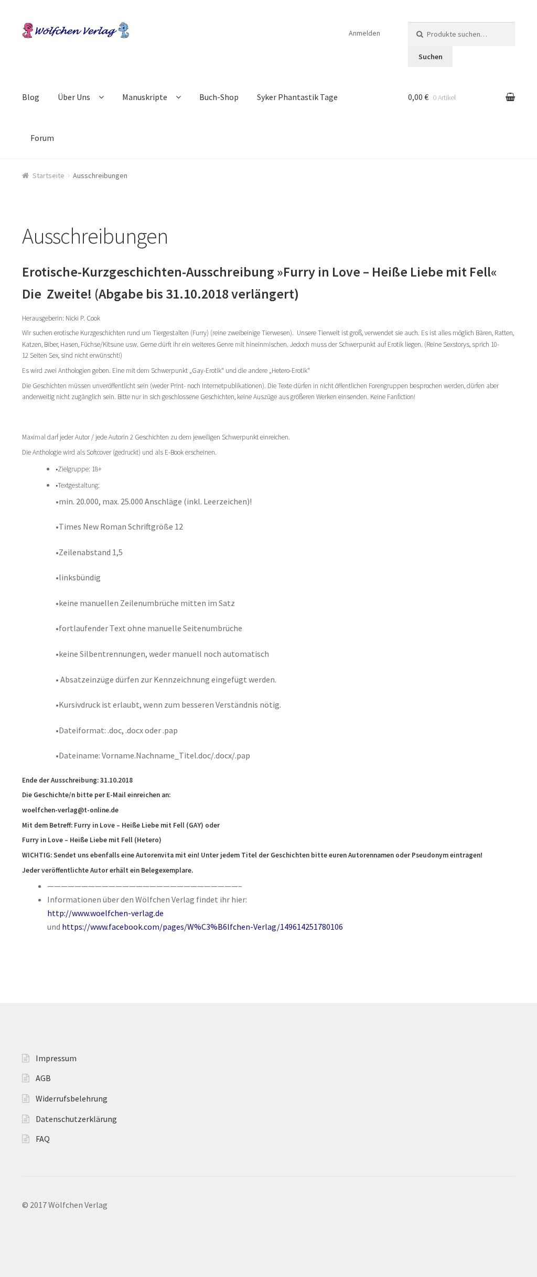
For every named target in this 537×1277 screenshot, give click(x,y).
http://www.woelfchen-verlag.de (105, 913)
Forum (42, 138)
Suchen (430, 56)
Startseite (49, 175)
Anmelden (364, 33)
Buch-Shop (219, 97)
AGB (43, 1078)
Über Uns (74, 97)
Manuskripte (144, 97)
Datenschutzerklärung (76, 1119)
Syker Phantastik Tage (297, 97)
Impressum (56, 1058)
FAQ (43, 1138)
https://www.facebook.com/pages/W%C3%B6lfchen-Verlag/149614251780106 (202, 926)
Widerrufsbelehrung (72, 1098)
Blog (30, 97)
